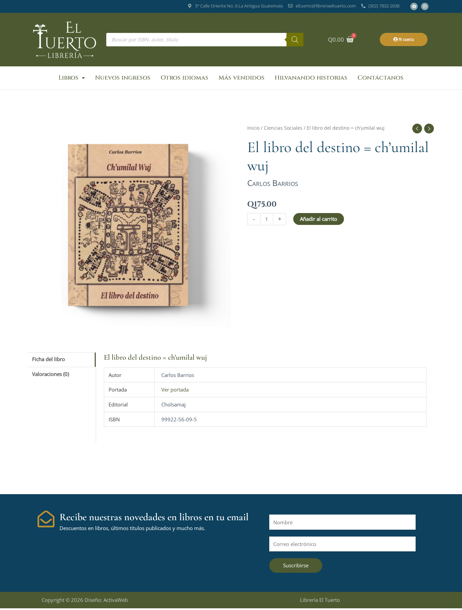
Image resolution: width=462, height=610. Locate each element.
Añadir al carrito (318, 218)
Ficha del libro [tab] (48, 359)
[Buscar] (294, 39)
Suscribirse (295, 565)
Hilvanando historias (311, 77)
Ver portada (175, 389)
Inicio (253, 128)
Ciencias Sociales (283, 128)
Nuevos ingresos (123, 77)
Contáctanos (380, 77)
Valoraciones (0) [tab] (50, 374)
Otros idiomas (184, 77)
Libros (68, 77)
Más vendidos (241, 77)
